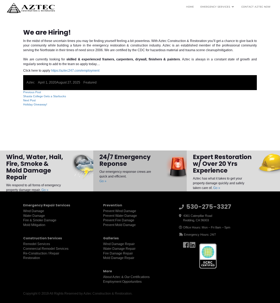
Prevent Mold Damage (119, 225)
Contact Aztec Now (256, 6)
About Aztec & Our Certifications (126, 277)
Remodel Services (36, 244)
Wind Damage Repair (119, 244)
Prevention (112, 205)
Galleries (111, 238)
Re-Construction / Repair (41, 253)
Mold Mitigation (34, 225)
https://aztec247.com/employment (75, 70)
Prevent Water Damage (120, 215)
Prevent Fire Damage (118, 220)
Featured (90, 82)
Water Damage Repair (119, 248)
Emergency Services (215, 6)
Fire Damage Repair (118, 253)
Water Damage (34, 215)
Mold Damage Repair (118, 258)
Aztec (30, 82)
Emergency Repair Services (46, 205)
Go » (44, 190)
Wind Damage (33, 211)
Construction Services (42, 238)
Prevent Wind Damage (119, 211)
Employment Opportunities (122, 281)
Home (190, 6)
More (107, 271)
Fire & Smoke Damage (39, 220)
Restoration (31, 258)
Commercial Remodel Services (45, 248)
